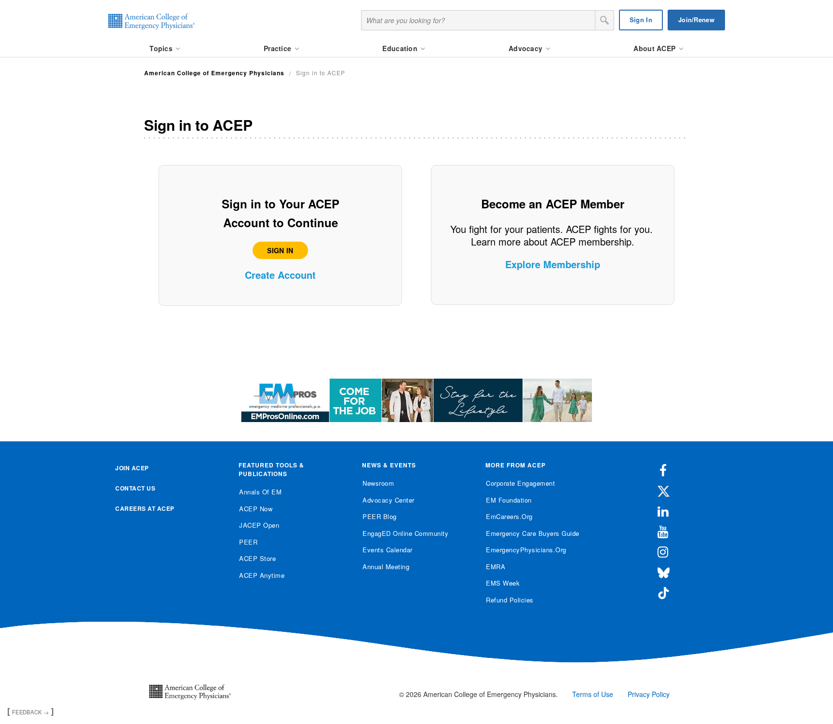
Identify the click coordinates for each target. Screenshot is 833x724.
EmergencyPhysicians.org (526, 549)
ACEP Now (255, 508)
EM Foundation (509, 500)
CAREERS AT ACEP (145, 508)
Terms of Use (592, 694)
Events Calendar (388, 549)
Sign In (641, 19)
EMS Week (503, 582)
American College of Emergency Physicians (214, 72)
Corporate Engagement (520, 483)
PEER (248, 541)
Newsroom (378, 483)
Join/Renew (696, 19)
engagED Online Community (405, 533)
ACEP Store (257, 558)
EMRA (495, 566)
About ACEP (655, 48)
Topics (162, 48)
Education (400, 48)
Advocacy (527, 48)
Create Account (280, 275)
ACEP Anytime (261, 575)
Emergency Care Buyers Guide (532, 533)
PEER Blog (380, 516)
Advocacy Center (389, 500)
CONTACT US (135, 488)
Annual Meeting (386, 566)
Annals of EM (260, 491)
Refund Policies (510, 599)
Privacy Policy (649, 694)
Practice (279, 48)
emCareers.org (509, 516)
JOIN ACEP (132, 468)
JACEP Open (259, 525)
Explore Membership (552, 264)
